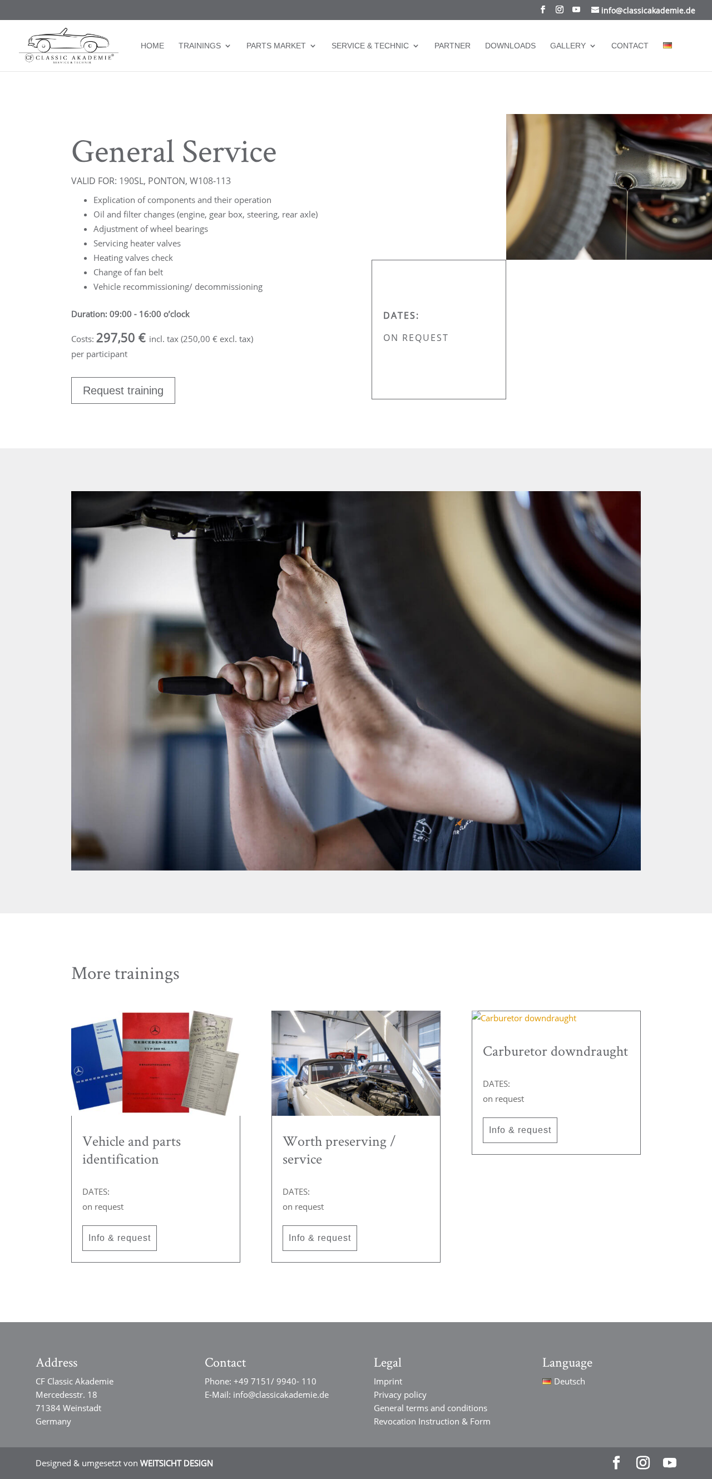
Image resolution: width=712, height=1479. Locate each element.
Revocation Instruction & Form (432, 1421)
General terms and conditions (430, 1407)
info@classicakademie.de (281, 1394)
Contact (630, 46)
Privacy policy (400, 1394)
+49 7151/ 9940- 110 (275, 1381)
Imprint (388, 1381)
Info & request (119, 1238)
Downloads (510, 46)
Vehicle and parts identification (131, 1149)
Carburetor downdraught (555, 1050)
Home (152, 46)
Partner (452, 46)
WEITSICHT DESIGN (176, 1462)
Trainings (200, 46)
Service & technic (370, 46)
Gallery (568, 46)
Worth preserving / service (339, 1149)
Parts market (276, 46)
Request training (123, 390)
